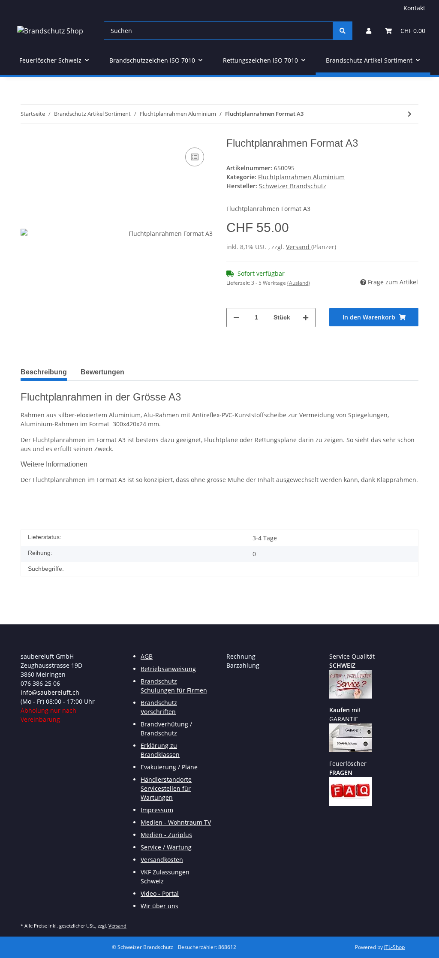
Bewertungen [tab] (102, 372)
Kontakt (414, 8)
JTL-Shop (394, 947)
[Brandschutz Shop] (50, 30)
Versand (298, 247)
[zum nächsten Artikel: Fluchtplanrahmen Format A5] (409, 114)
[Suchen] (342, 30)
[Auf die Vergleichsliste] (194, 157)
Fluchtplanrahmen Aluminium (301, 177)
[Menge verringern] (236, 317)
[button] (368, 30)
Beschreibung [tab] (44, 372)
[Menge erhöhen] (305, 317)
